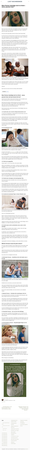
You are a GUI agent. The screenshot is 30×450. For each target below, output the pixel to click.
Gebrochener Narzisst (15, 428)
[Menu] (1, 2)
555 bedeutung (4, 439)
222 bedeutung (4, 434)
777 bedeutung (4, 442)
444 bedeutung (4, 437)
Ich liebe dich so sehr (15, 436)
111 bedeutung (4, 433)
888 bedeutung (4, 443)
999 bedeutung (4, 445)
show (7, 91)
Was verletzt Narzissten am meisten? (13, 433)
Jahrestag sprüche (14, 437)
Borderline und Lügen (15, 430)
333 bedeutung (4, 436)
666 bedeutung (4, 440)
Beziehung (3, 401)
